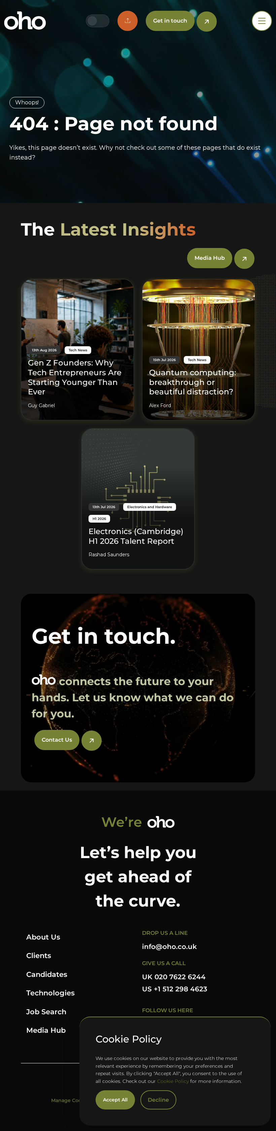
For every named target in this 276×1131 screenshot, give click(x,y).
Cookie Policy (173, 1081)
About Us (43, 937)
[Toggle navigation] (262, 21)
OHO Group (25, 20)
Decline (158, 1100)
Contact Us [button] (57, 740)
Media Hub (46, 1030)
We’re (121, 822)
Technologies (50, 993)
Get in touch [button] (170, 20)
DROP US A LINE (165, 933)
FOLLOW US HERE (167, 1010)
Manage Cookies (71, 1100)
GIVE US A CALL (164, 963)
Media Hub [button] (210, 258)
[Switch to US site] (103, 21)
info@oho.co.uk (169, 947)
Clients (38, 955)
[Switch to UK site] (92, 21)
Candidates (46, 974)
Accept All (115, 1100)
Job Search (46, 1012)
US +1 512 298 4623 (174, 989)
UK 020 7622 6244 (174, 977)
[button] (127, 21)
